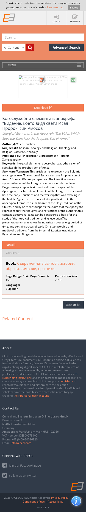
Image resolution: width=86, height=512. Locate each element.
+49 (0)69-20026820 (25, 439)
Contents (12, 252)
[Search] (30, 47)
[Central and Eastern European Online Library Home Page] (9, 17)
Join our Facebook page (24, 465)
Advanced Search (66, 47)
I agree (74, 7)
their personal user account (31, 396)
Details (11, 244)
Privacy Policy (59, 498)
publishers (66, 381)
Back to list (73, 305)
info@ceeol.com (21, 443)
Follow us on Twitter (22, 475)
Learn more (54, 7)
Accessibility (55, 502)
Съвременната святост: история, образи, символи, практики (40, 266)
